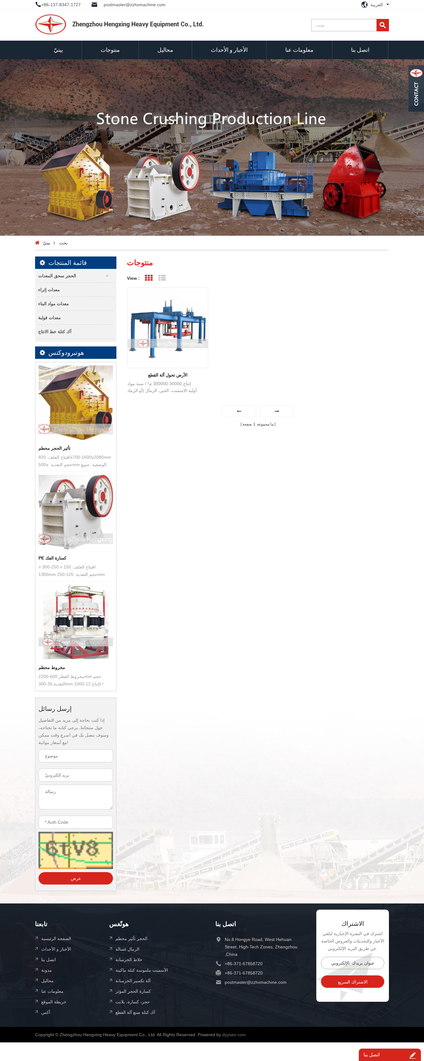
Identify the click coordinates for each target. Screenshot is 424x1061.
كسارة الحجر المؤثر (133, 991)
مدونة (46, 970)
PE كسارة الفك (52, 557)
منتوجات (110, 50)
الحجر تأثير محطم (131, 938)
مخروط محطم (51, 667)
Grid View (148, 278)
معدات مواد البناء (53, 303)
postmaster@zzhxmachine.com (134, 4)
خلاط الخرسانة (128, 959)
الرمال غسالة (127, 949)
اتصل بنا (360, 50)
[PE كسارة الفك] (75, 512)
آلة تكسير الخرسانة (133, 980)
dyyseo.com (234, 1034)
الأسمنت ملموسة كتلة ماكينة (141, 970)
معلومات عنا (299, 50)
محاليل (165, 50)
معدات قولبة (49, 317)
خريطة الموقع (53, 1002)
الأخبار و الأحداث (229, 50)
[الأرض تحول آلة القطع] (167, 327)
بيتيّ (58, 50)
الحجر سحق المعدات (57, 276)
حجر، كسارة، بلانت (132, 1002)
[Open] (416, 88)
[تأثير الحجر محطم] (75, 402)
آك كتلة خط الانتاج (54, 331)
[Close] (416, 116)
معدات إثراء (49, 289)
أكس (45, 1012)
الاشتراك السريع (353, 981)
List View (161, 278)
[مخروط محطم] (75, 622)
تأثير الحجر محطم (54, 448)
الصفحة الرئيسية (56, 938)
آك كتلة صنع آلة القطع (135, 1012)
